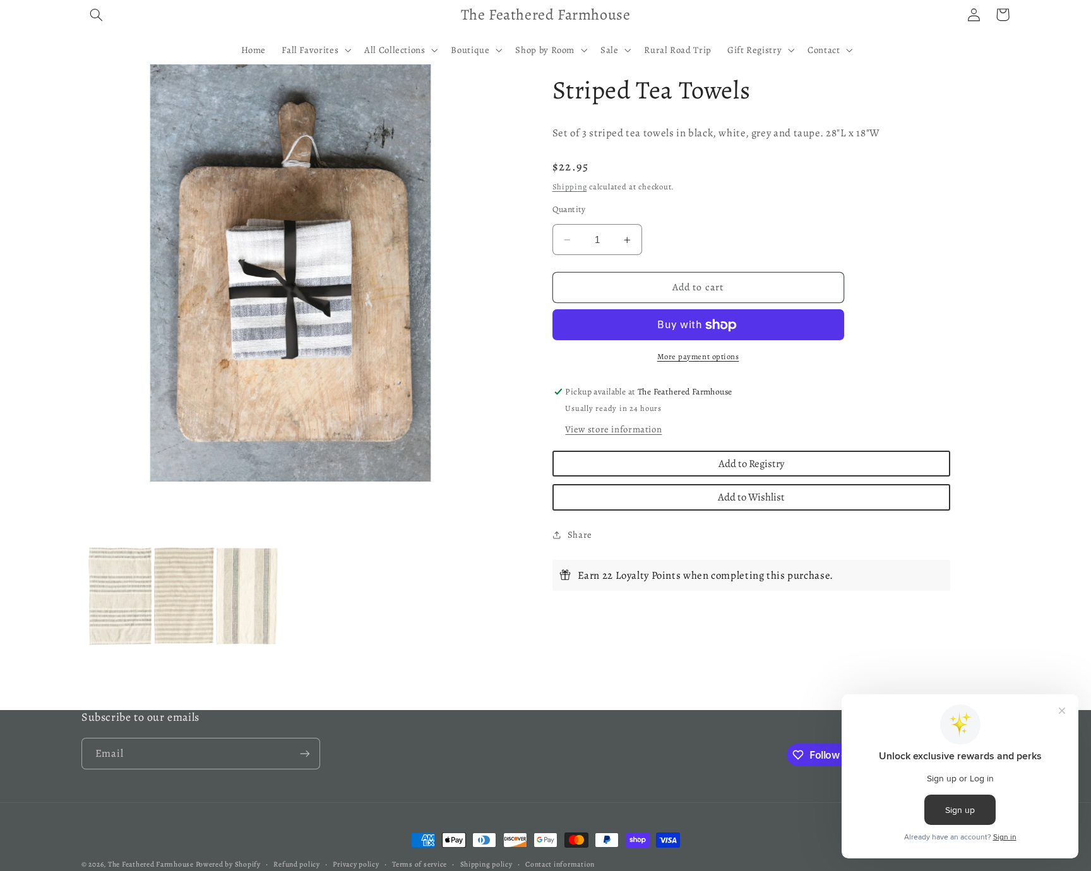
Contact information (560, 864)
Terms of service (419, 864)
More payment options (698, 356)
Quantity (569, 209)
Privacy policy (356, 864)
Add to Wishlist (751, 497)
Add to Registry (751, 463)
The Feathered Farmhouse (152, 864)
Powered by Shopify (228, 864)
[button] (95, 14)
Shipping (569, 186)
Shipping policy (486, 864)
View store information (613, 429)
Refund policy (296, 864)
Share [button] (580, 534)
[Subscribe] (304, 753)
